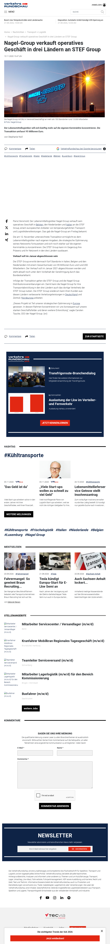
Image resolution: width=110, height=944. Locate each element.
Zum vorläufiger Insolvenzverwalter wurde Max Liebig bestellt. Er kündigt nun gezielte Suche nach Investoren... (90, 502)
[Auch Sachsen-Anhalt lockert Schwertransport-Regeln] (90, 561)
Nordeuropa (28, 297)
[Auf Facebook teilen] (7, 221)
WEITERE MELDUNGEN (18, 514)
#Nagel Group (35, 535)
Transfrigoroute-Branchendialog (72, 373)
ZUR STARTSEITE (94, 336)
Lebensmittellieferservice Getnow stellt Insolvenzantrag (90, 491)
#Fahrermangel (22, 574)
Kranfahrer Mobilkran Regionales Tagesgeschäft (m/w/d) (63, 641)
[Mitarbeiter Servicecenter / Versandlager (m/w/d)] (11, 628)
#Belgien (97, 530)
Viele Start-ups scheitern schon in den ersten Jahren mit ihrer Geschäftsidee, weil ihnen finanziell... (19, 502)
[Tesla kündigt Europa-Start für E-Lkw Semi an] (55, 561)
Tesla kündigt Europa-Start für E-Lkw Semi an (53, 583)
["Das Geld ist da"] (19, 469)
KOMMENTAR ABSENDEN (55, 806)
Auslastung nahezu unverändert (62, 409)
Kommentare (15, 148)
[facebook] (41, 897)
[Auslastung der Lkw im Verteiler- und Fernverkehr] (26, 403)
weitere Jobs (31, 708)
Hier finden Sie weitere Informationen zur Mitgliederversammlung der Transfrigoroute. (67, 379)
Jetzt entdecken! (55, 938)
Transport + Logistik (36, 32)
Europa (76, 303)
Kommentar (22, 759)
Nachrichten (18, 32)
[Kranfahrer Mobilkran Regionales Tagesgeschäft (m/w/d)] (11, 646)
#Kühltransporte (24, 455)
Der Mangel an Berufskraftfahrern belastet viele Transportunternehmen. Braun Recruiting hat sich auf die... (19, 594)
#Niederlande (78, 530)
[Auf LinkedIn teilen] (6, 234)
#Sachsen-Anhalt (93, 574)
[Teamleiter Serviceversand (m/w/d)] (11, 663)
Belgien (39, 224)
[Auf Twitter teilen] (6, 227)
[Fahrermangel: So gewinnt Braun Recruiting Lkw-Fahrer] (19, 561)
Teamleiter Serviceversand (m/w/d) (47, 660)
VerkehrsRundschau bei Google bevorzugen (81, 148)
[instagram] (54, 897)
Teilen (32, 148)
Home (7, 32)
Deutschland (71, 294)
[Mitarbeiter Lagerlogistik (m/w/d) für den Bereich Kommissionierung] (11, 679)
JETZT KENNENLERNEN (55, 422)
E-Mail (20, 748)
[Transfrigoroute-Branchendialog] (26, 376)
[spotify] (68, 897)
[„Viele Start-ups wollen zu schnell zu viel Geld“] (55, 469)
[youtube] (47, 897)
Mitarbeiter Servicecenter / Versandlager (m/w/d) (58, 624)
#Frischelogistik (41, 530)
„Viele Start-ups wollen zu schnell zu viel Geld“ (53, 491)
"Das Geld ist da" (16, 487)
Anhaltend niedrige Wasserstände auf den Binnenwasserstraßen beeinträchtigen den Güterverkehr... (89, 594)
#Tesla (53, 574)
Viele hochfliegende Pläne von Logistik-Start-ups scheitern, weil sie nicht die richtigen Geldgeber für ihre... (54, 502)
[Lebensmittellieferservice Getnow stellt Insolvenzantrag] (90, 469)
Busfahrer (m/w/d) (35, 694)
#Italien (61, 530)
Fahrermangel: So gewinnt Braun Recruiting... (17, 583)
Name (59, 748)
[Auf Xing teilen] (6, 240)
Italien (69, 224)
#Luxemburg (13, 535)
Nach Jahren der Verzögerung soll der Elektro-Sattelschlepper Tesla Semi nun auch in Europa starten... (53, 594)
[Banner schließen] (101, 931)
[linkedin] (61, 897)
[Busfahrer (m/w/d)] (11, 695)
